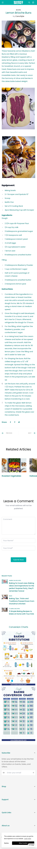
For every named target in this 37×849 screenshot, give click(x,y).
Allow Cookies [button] (23, 843)
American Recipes (15, 580)
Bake (10, 596)
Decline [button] (6, 843)
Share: (4, 422)
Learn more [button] (27, 838)
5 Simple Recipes (14, 609)
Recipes (18, 10)
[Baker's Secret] (18, 2)
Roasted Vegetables (11, 476)
